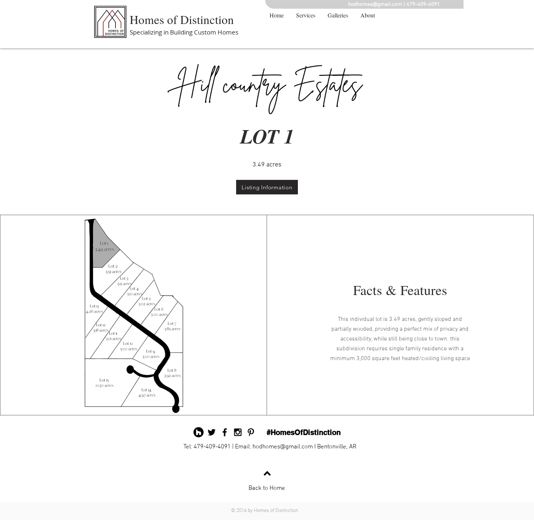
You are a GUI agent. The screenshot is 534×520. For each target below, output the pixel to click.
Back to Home (266, 488)
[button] (337, 15)
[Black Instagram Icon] (237, 432)
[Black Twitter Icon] (211, 432)
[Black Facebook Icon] (224, 432)
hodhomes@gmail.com (375, 4)
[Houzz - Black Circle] (198, 432)
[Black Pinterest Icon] (251, 432)
